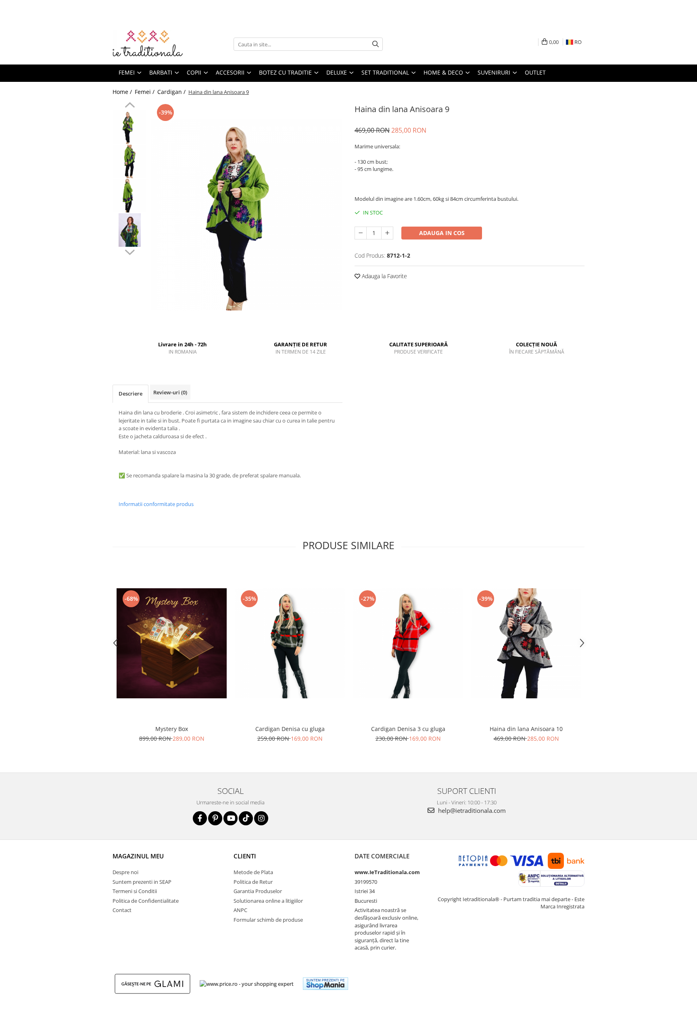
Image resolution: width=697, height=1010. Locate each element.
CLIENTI (245, 856)
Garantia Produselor (258, 891)
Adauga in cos (442, 233)
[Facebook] (200, 818)
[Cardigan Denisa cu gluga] (290, 643)
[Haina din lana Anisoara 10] (526, 643)
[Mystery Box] (172, 643)
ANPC (240, 910)
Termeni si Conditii (135, 891)
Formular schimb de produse (268, 919)
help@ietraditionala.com (471, 810)
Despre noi (125, 872)
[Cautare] (375, 44)
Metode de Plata (253, 872)
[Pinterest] (215, 818)
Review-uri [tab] (170, 392)
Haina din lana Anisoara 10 (526, 729)
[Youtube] (230, 818)
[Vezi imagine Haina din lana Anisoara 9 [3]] (129, 230)
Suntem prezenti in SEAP (142, 881)
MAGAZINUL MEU (138, 856)
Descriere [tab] (130, 393)
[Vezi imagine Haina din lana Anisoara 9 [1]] (129, 161)
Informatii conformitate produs (156, 504)
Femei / (145, 92)
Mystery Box (171, 729)
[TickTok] (246, 818)
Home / (123, 92)
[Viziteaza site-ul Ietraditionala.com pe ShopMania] (325, 983)
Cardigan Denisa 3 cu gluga (408, 729)
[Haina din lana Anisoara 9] (246, 214)
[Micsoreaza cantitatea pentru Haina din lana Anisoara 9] (361, 233)
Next (129, 251)
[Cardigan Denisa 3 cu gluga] (408, 643)
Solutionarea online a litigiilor (268, 900)
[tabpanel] (246, 214)
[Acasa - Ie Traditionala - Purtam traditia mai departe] (153, 44)
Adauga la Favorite (383, 276)
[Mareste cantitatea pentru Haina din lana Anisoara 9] (387, 233)
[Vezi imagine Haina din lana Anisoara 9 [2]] (129, 195)
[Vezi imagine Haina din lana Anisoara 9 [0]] (129, 127)
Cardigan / (172, 92)
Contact (122, 910)
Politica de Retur (253, 881)
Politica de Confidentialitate (146, 900)
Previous (129, 106)
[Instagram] (261, 818)
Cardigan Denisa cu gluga (290, 729)
